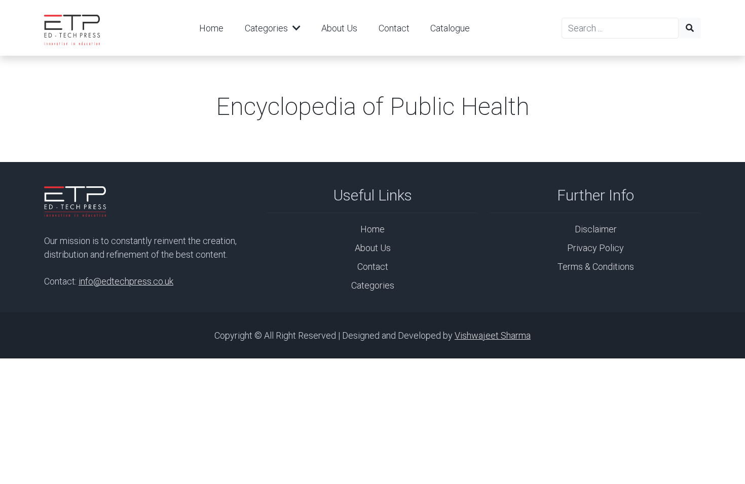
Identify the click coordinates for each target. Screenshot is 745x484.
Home (211, 28)
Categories (267, 28)
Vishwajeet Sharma (493, 335)
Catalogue (450, 28)
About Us (339, 28)
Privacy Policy (595, 248)
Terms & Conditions (595, 266)
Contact (394, 28)
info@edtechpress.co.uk (126, 281)
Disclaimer (596, 229)
